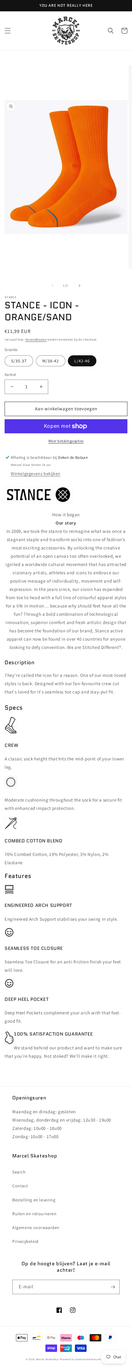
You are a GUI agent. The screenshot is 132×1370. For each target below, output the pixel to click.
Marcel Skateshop (47, 1359)
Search (19, 1172)
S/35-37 (19, 361)
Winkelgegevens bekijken (35, 473)
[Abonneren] (112, 1287)
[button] (7, 30)
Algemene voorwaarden (36, 1227)
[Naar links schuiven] (52, 285)
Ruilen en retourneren (34, 1213)
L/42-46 (82, 361)
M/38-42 (50, 361)
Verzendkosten (36, 340)
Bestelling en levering (33, 1200)
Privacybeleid (25, 1241)
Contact (20, 1186)
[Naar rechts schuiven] (79, 285)
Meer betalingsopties (66, 441)
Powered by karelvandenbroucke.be (83, 1359)
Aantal (10, 374)
